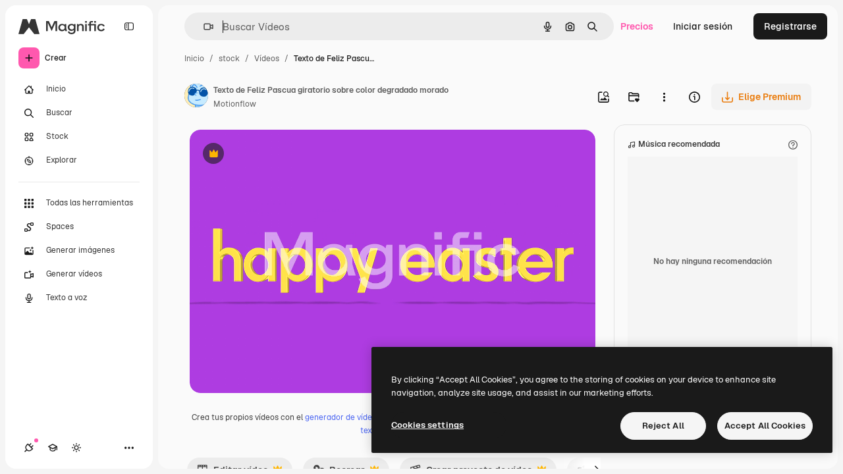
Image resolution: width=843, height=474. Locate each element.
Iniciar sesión (702, 26)
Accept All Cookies (764, 425)
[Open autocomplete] (203, 27)
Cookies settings (427, 425)
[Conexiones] (29, 447)
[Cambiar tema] (76, 447)
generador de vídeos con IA (355, 417)
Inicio (194, 58)
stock (229, 58)
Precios (636, 26)
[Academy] (52, 447)
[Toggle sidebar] (129, 26)
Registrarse (790, 26)
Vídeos (266, 58)
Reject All (663, 425)
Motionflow (234, 104)
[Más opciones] (664, 97)
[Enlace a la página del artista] (196, 97)
